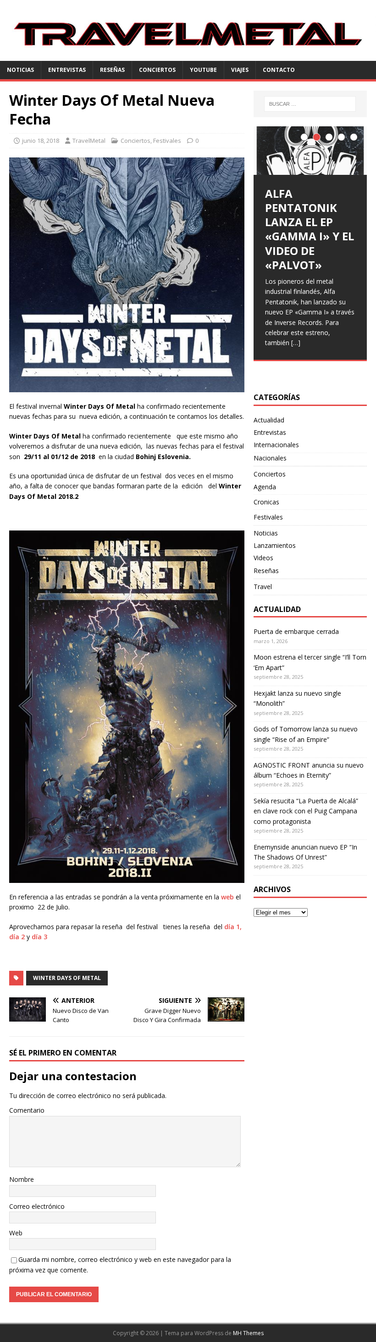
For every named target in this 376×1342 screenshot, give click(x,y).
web (227, 897)
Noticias (20, 70)
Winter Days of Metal (67, 978)
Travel (263, 586)
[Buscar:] (310, 104)
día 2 (17, 936)
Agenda (265, 486)
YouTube (203, 70)
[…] (295, 342)
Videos (263, 557)
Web (15, 1232)
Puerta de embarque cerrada (296, 631)
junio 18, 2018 (40, 140)
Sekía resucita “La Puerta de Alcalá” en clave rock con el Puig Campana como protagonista (306, 811)
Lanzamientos (275, 545)
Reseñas (112, 70)
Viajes (240, 70)
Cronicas (266, 502)
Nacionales (270, 458)
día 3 (40, 936)
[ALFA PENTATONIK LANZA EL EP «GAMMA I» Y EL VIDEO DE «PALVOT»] (310, 150)
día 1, (233, 926)
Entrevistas (67, 70)
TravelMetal (88, 140)
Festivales (167, 140)
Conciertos (157, 70)
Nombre (21, 1179)
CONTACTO (279, 70)
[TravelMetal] (188, 55)
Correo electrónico (37, 1206)
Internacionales (276, 444)
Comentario (26, 1110)
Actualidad (269, 420)
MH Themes (248, 1333)
